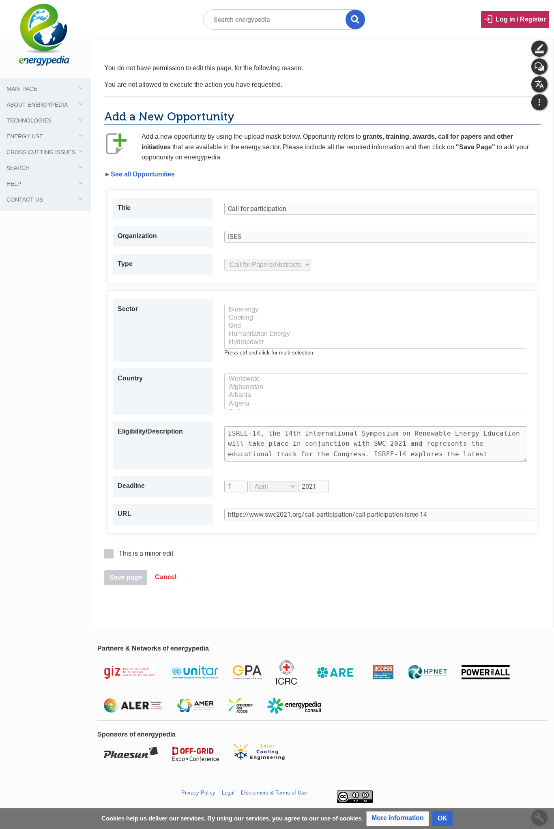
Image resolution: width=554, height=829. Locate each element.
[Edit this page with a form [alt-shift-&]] (539, 49)
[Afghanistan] (376, 387)
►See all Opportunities (139, 174)
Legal (228, 793)
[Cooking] (376, 318)
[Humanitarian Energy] (376, 334)
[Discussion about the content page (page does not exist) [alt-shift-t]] (539, 66)
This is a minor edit (146, 553)
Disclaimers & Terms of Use (274, 793)
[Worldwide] (376, 379)
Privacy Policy (198, 793)
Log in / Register (521, 19)
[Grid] (376, 326)
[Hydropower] (376, 342)
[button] (165, 577)
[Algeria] (376, 404)
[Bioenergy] (376, 310)
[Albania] (376, 395)
